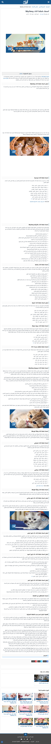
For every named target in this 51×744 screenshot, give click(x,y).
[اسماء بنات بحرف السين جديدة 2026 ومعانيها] (25, 709)
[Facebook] (30, 739)
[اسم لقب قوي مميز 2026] (41, 709)
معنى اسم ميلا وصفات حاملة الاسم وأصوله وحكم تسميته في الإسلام (26, 703)
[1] (31, 199)
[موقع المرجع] (25, 2)
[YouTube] (21, 739)
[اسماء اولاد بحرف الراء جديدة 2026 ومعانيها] (9, 696)
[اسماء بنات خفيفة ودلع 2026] (25, 721)
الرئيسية (48, 7)
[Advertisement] (25, 24)
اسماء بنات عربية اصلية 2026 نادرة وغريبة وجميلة (42, 702)
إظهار (21, 74)
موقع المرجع (5, 78)
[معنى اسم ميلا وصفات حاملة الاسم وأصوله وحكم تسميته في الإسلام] (25, 696)
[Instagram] (24, 739)
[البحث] (2, 2)
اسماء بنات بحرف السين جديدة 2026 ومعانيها (25, 714)
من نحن (37, 741)
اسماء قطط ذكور (39, 486)
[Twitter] (27, 739)
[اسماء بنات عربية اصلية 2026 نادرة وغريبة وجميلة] (41, 696)
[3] (32, 576)
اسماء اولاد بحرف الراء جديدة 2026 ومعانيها (10, 702)
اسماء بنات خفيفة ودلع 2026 (26, 726)
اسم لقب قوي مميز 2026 (43, 714)
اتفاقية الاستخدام (16, 741)
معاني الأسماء (35, 7)
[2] (33, 343)
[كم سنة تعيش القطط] (41, 678)
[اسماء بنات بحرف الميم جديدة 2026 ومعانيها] (9, 709)
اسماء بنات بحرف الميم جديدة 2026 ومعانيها (10, 714)
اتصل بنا (32, 741)
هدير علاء (42, 14)
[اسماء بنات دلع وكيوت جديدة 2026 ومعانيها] (41, 721)
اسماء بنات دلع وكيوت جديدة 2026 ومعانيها (42, 727)
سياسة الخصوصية (25, 741)
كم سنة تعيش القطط (43, 683)
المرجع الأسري (42, 7)
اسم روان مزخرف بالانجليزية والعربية (37, 201)
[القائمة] (48, 2)
